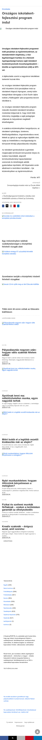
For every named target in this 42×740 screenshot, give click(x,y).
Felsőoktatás (8, 595)
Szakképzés (7, 611)
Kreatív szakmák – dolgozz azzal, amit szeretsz (17, 527)
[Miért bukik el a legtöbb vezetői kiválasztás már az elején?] (21, 421)
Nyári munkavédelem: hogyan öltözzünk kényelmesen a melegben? (19, 483)
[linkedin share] (18, 206)
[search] (39, 3)
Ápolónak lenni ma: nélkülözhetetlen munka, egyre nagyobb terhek (20, 398)
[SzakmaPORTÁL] (21, 3)
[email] (21, 738)
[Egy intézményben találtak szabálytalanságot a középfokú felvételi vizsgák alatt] (21, 226)
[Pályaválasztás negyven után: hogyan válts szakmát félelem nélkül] (21, 332)
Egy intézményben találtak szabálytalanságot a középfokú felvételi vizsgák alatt (17, 244)
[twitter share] (7, 205)
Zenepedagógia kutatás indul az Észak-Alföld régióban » (23, 186)
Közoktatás (6, 9)
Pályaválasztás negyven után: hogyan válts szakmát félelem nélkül (19, 352)
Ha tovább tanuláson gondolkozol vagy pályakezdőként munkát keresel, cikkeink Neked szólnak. (19, 699)
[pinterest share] (14, 206)
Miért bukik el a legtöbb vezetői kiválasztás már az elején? (20, 440)
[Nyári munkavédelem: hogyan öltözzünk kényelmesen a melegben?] (21, 463)
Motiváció (7, 605)
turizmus (6, 624)
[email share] (11, 206)
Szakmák (5, 521)
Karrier (5, 390)
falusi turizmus (8, 588)
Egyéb (4, 345)
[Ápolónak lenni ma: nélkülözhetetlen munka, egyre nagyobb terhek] (21, 378)
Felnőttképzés (8, 591)
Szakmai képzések (10, 614)
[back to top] (37, 731)
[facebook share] (3, 206)
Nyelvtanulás (8, 608)
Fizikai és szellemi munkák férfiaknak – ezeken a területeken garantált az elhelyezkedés (21, 507)
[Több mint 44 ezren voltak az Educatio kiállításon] (21, 295)
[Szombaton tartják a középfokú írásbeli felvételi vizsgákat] (21, 262)
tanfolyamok (7, 621)
